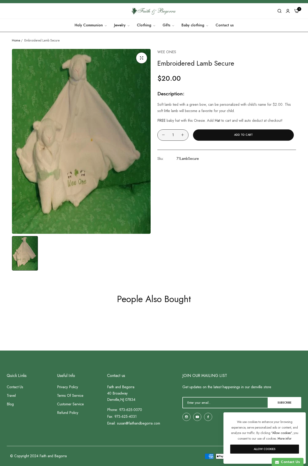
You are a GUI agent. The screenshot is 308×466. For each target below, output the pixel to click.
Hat (217, 120)
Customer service (70, 404)
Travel (11, 395)
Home (16, 40)
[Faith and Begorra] (154, 11)
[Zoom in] (141, 58)
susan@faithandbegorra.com (138, 423)
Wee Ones (166, 52)
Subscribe (285, 403)
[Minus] (163, 134)
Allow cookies (265, 449)
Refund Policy (67, 412)
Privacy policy (67, 387)
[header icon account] (288, 11)
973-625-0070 (130, 409)
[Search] (279, 11)
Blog (10, 404)
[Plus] (182, 134)
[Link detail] (186, 417)
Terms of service (70, 395)
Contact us (15, 387)
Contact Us (289, 462)
